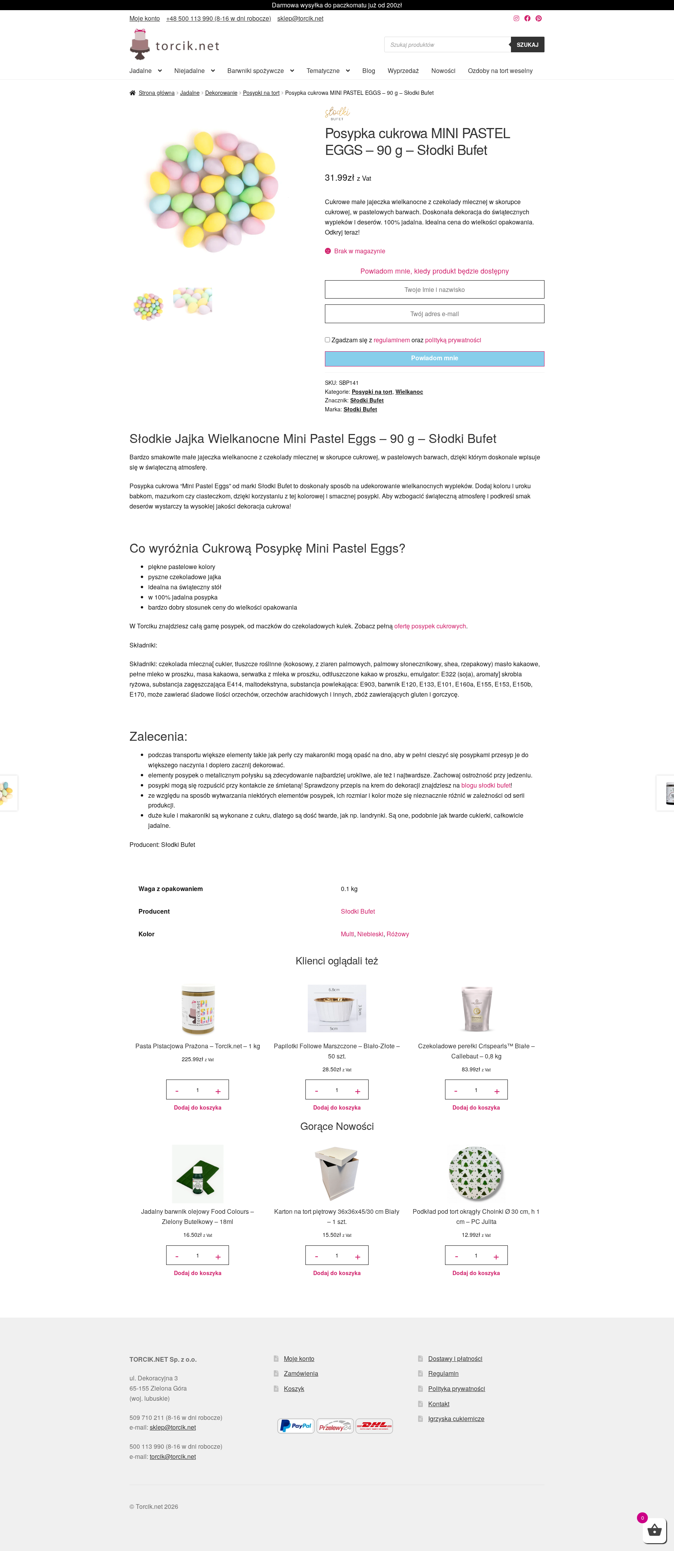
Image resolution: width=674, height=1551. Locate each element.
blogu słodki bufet (486, 785)
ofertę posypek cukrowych (430, 625)
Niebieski (370, 933)
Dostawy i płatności (455, 1358)
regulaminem (392, 339)
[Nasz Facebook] (527, 18)
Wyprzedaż (403, 70)
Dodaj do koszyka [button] (198, 1107)
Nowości (443, 70)
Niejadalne (189, 70)
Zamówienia (301, 1373)
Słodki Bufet (367, 400)
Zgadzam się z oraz (405, 339)
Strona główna (157, 92)
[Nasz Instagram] (516, 18)
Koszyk (294, 1388)
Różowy (398, 933)
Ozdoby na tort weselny (500, 70)
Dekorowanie (221, 92)
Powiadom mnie (434, 357)
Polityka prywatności (456, 1388)
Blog (368, 70)
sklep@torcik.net (300, 18)
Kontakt (438, 1403)
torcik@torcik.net (173, 1456)
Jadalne (140, 70)
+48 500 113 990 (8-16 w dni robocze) (218, 18)
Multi (347, 933)
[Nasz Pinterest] (539, 18)
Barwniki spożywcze (255, 70)
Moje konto (144, 18)
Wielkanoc (409, 391)
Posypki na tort (261, 92)
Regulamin (443, 1373)
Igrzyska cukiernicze (456, 1418)
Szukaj (528, 44)
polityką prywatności (453, 339)
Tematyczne (323, 70)
